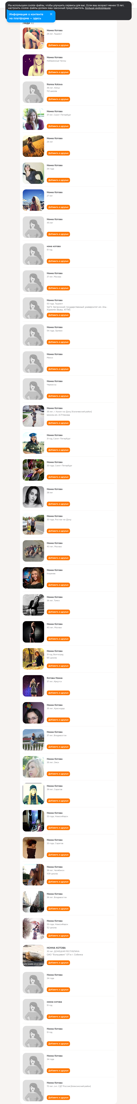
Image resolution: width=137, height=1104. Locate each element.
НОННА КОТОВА (56, 947)
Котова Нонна (54, 677)
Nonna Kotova (54, 84)
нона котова (54, 246)
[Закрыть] (51, 14)
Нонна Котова (54, 30)
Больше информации (98, 8)
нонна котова (54, 1001)
